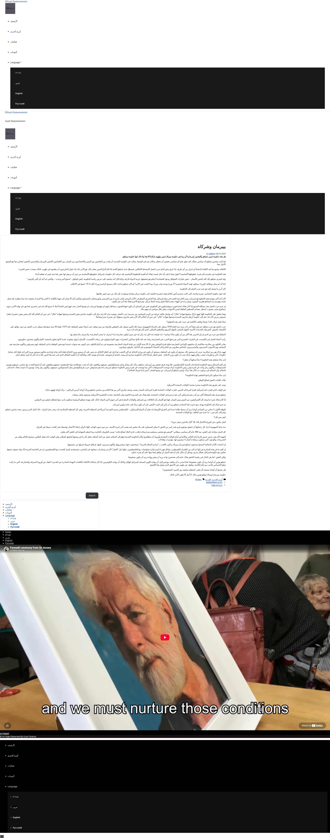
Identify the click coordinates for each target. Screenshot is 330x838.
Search (92, 495)
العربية (208, 479)
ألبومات (13, 52)
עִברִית (18, 72)
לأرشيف (13, 21)
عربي (17, 83)
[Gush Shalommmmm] (16, 1)
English (19, 93)
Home (8, 531)
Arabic (198, 479)
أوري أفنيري (15, 31)
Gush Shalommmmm (15, 121)
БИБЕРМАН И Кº (214, 482)
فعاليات (13, 41)
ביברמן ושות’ (216, 485)
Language (15, 62)
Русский (19, 103)
